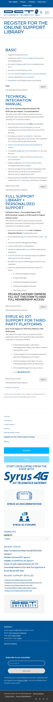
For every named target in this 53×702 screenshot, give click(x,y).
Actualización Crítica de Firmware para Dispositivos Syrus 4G (23, 582)
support (15, 258)
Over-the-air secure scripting (19, 255)
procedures (29, 77)
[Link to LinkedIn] (43, 699)
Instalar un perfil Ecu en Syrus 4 (18, 560)
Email (25, 55)
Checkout (8, 420)
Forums (22, 2)
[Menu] (45, 12)
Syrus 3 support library (31, 58)
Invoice (7, 429)
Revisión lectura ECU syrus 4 (17, 557)
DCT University (23, 180)
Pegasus (19, 64)
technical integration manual (28, 127)
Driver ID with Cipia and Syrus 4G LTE (21, 564)
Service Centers (10, 644)
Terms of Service (38, 693)
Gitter (19, 638)
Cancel (7, 416)
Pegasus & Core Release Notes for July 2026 (18, 580)
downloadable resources (25, 74)
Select (43, 87)
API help (18, 246)
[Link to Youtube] (40, 699)
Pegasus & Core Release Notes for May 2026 (18, 590)
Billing (6, 441)
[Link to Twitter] (36, 699)
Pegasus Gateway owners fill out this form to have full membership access (27, 297)
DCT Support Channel (17, 633)
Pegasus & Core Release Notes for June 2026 (18, 585)
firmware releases (30, 163)
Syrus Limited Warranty (23, 696)
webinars (42, 74)
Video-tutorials (14, 145)
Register (26, 450)
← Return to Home (11, 387)
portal (29, 70)
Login (26, 459)
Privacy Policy (22, 680)
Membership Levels (12, 432)
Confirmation (9, 424)
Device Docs (42, 2)
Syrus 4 (29, 64)
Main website (13, 2)
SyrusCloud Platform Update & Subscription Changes (20, 588)
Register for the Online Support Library (26, 27)
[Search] (39, 12)
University (31, 2)
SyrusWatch (28, 136)
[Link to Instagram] (47, 699)
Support (22, 237)
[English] (12, 535)
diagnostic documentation (27, 151)
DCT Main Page (14, 635)
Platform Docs (27, 5)
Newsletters (13, 80)
